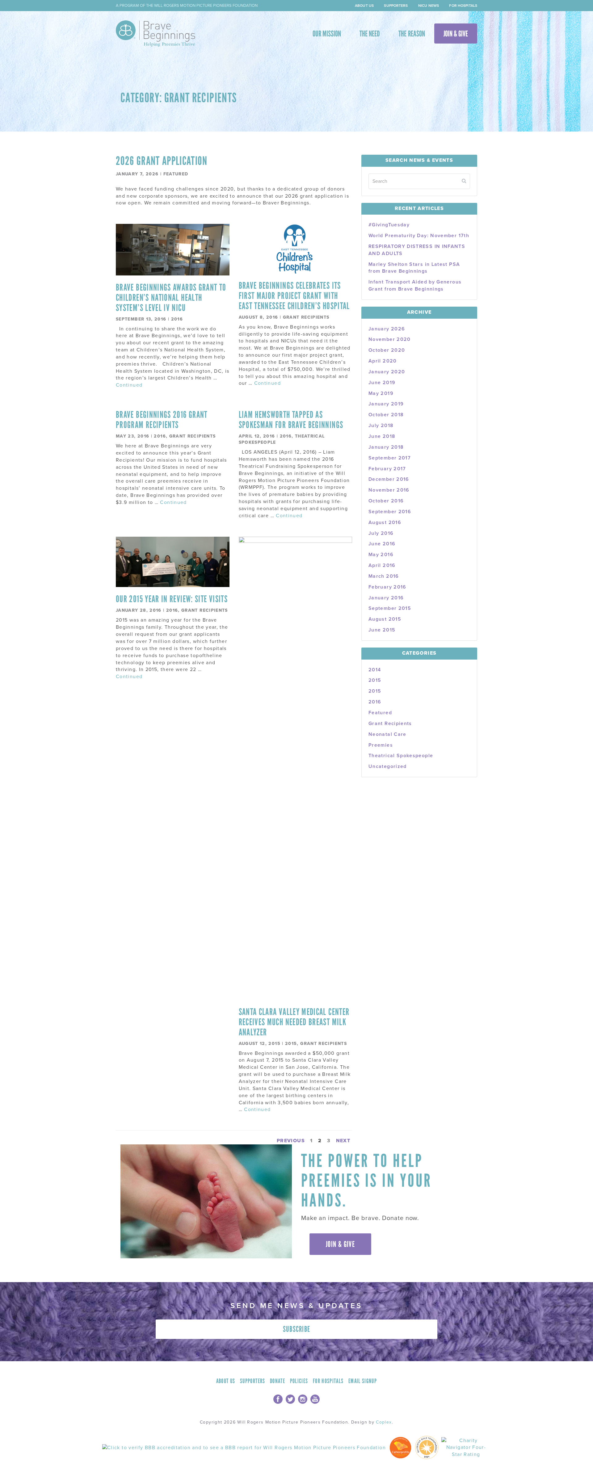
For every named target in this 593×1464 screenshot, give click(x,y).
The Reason (411, 34)
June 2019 (381, 383)
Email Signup (362, 1381)
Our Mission (327, 34)
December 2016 (388, 479)
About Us (364, 5)
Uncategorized (387, 766)
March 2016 (383, 576)
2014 (374, 670)
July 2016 (380, 533)
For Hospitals (463, 5)
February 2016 (387, 587)
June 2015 (381, 630)
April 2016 (382, 565)
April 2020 (382, 361)
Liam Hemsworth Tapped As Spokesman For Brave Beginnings (291, 419)
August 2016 (384, 522)
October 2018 (386, 415)
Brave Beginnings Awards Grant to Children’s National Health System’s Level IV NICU (171, 297)
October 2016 (386, 501)
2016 (177, 319)
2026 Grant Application (161, 161)
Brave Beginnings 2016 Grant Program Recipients (162, 419)
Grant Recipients (306, 317)
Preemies (380, 745)
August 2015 (384, 619)
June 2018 (381, 436)
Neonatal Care (387, 734)
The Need (370, 34)
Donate (277, 1381)
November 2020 (389, 339)
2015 (291, 1043)
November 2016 (389, 490)
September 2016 (389, 512)
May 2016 (380, 555)
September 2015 (389, 608)
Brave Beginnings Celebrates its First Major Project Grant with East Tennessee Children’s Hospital (294, 296)
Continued (129, 385)
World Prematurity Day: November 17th (418, 236)
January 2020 (386, 372)
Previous (291, 1141)
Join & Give (456, 34)
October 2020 (386, 350)
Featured (175, 174)
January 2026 (386, 329)
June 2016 (381, 544)
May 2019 (380, 393)
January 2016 (386, 598)
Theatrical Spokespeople (400, 756)
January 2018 (386, 447)
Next (343, 1141)
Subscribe (296, 1329)
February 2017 (387, 469)
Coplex (384, 1422)
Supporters (396, 5)
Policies (299, 1381)
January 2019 (386, 404)
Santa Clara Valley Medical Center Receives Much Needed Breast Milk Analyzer (294, 1022)
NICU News (428, 5)
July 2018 (380, 425)
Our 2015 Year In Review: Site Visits (172, 599)
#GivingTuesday (389, 225)
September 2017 (389, 458)
